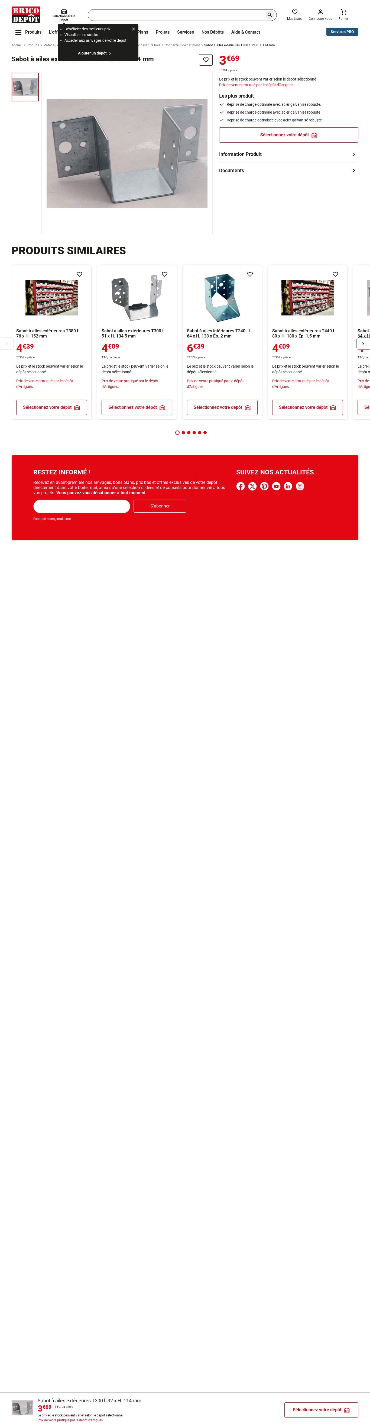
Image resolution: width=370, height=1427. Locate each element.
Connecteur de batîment (182, 45)
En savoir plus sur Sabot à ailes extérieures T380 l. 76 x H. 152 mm (51, 342)
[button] (177, 432)
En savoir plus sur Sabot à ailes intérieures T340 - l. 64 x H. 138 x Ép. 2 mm (222, 342)
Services (185, 32)
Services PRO (342, 32)
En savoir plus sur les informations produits (288, 154)
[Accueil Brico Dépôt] (26, 15)
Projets (163, 32)
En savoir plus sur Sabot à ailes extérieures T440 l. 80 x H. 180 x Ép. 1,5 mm (307, 342)
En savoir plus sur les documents (288, 170)
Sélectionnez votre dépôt (284, 134)
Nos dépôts (213, 32)
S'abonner (160, 506)
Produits (33, 45)
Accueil (17, 45)
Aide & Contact (245, 32)
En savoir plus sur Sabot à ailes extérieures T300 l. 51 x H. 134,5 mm (137, 342)
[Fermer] (133, 29)
